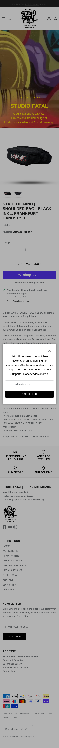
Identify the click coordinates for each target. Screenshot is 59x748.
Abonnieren (29, 394)
